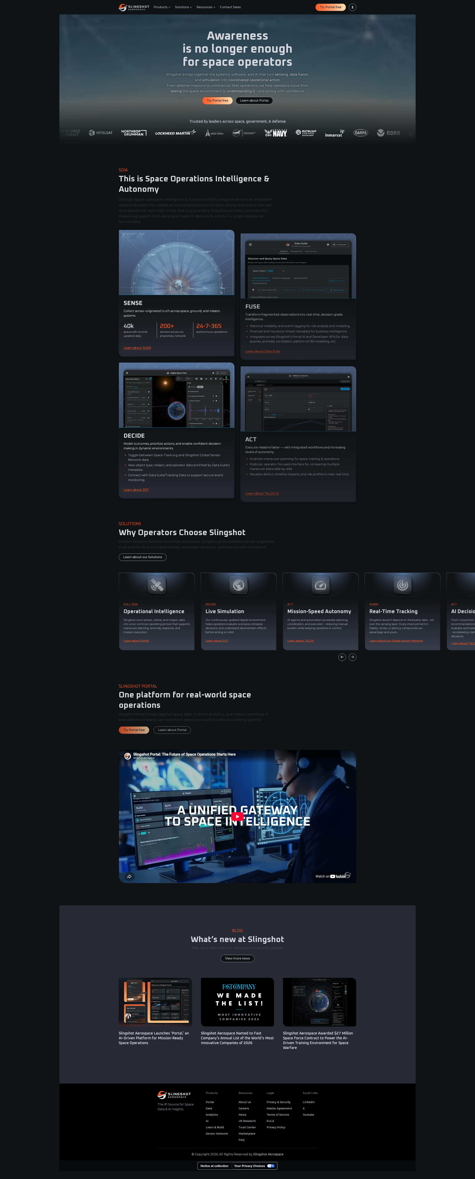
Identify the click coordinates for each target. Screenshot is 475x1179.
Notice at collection (214, 1166)
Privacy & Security (279, 1102)
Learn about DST (136, 490)
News (242, 1114)
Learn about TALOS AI (262, 493)
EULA (270, 1121)
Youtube (308, 1114)
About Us (245, 1102)
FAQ (241, 1140)
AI (207, 1121)
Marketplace (247, 1133)
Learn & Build (215, 1127)
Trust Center (247, 1127)
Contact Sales (230, 7)
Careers (244, 1108)
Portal (210, 1102)
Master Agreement (279, 1108)
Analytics (212, 1114)
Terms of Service (278, 1114)
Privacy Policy (276, 1127)
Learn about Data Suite (262, 351)
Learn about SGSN (137, 348)
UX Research (247, 1121)
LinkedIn (309, 1102)
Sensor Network (217, 1133)
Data (209, 1108)
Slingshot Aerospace (268, 1154)
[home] (136, 7)
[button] (162, 7)
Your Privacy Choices (249, 1166)
